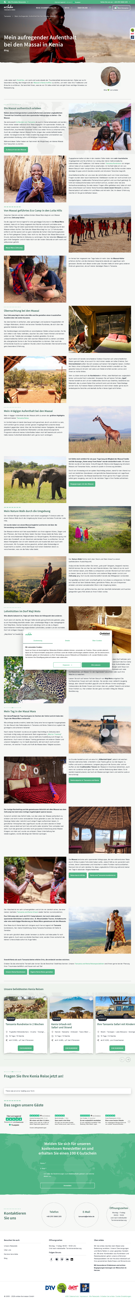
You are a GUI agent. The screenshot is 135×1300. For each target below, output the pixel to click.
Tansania (7, 16)
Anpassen (66, 665)
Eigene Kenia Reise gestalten (42, 972)
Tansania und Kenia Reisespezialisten (89, 964)
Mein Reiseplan (123, 8)
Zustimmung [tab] (38, 640)
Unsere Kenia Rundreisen (15, 972)
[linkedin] (71, 1259)
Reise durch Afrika (77, 875)
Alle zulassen (95, 665)
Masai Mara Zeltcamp (14, 248)
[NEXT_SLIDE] (128, 1060)
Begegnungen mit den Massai (81, 484)
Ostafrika (20, 80)
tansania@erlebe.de (86, 1216)
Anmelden (67, 1186)
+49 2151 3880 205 (54, 1216)
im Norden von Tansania (25, 122)
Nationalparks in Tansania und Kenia (84, 780)
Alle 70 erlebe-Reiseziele (17, 2)
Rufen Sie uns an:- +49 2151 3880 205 (114, 2)
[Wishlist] (109, 8)
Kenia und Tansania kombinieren (103, 875)
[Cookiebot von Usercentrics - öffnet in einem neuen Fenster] (101, 634)
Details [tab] (67, 640)
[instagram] (56, 1259)
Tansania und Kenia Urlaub (27, 912)
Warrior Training (54, 734)
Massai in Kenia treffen (43, 83)
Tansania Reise (23, 418)
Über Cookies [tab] (97, 640)
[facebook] (51, 1259)
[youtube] (67, 1259)
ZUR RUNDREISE (26, 1048)
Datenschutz (74, 1174)
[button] (48, 8)
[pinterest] (62, 1259)
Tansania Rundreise (113, 163)
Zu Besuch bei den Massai (16, 150)
